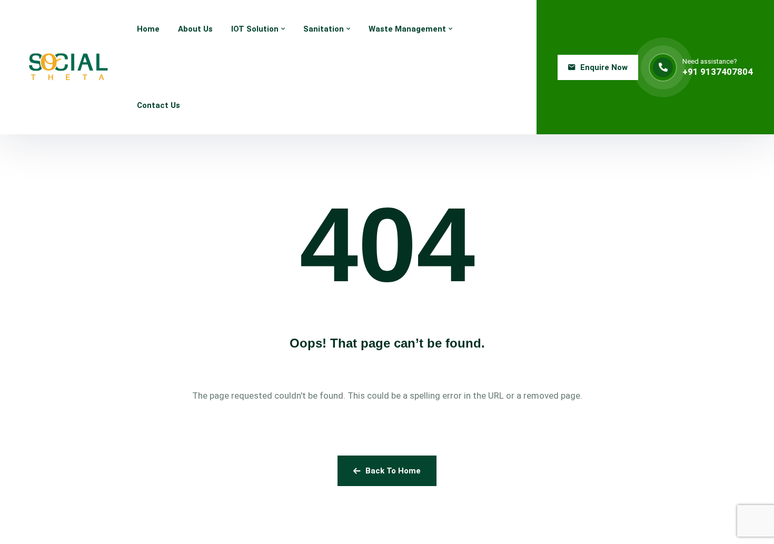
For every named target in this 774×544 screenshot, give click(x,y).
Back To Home (393, 471)
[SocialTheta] (68, 67)
